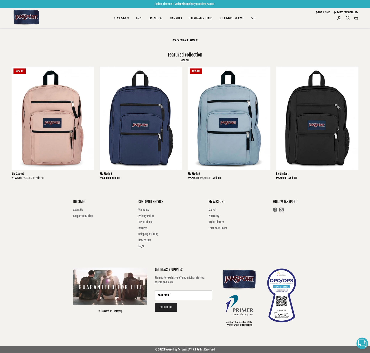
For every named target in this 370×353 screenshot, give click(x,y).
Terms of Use (145, 222)
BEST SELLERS (155, 18)
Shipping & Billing (148, 234)
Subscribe (166, 307)
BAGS (138, 18)
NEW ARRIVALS (121, 18)
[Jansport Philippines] (26, 18)
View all (185, 60)
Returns (142, 228)
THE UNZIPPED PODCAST (232, 18)
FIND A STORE (324, 12)
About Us (78, 210)
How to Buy (144, 240)
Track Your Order (218, 228)
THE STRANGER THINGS (200, 18)
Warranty (143, 210)
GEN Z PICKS (176, 18)
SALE (253, 18)
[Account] (338, 18)
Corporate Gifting (83, 216)
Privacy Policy (146, 216)
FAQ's (141, 246)
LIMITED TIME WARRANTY (347, 12)
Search (212, 210)
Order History (216, 222)
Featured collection (185, 55)
